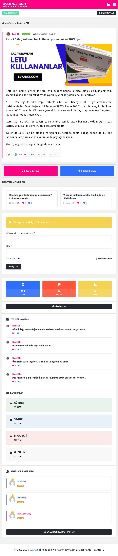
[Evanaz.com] (15, 4)
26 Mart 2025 (14, 203)
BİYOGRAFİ (20, 435)
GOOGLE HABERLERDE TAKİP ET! (59, 532)
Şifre (9, 246)
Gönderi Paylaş (59, 306)
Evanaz (33, 549)
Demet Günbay (24, 514)
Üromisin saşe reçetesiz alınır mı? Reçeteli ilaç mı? (40, 361)
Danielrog (22, 497)
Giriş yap (13, 266)
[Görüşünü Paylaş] (112, 548)
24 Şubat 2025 (68, 203)
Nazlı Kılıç (16, 326)
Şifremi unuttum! (104, 258)
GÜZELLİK (19, 452)
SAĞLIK (52, 34)
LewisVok (21, 481)
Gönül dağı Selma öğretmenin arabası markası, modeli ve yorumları (49, 329)
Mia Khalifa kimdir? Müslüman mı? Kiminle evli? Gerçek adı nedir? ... (49, 377)
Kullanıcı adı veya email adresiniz (20, 233)
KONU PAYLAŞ (107, 13)
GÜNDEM (19, 402)
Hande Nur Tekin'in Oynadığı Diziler (32, 345)
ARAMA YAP (11, 13)
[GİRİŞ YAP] (108, 4)
